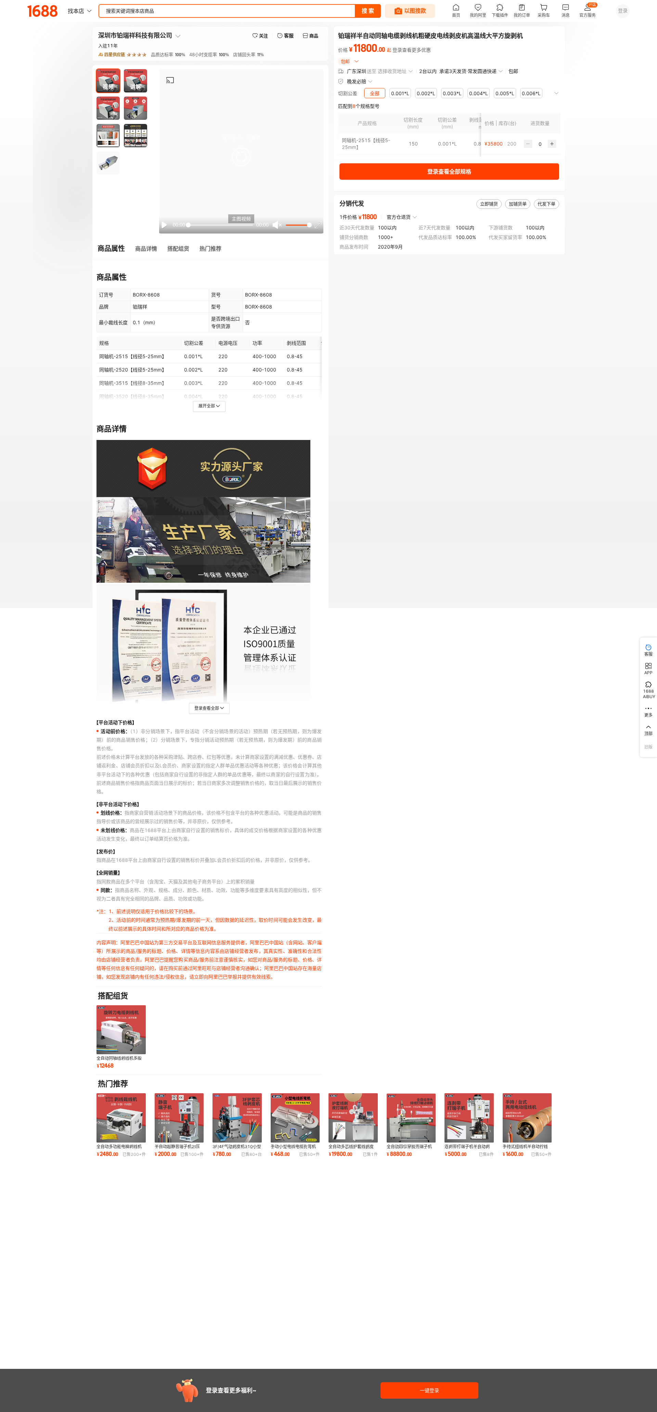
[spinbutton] (540, 144)
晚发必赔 (356, 81)
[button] (241, 157)
